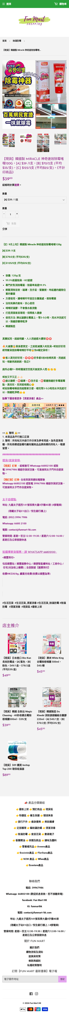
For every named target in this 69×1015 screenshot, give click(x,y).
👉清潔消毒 (49, 828)
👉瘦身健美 (34, 821)
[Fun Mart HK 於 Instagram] (36, 994)
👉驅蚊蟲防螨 (34, 828)
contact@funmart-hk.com (22, 529)
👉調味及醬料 (49, 840)
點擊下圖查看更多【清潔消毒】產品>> (22, 398)
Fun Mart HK (35, 1003)
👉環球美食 (46, 815)
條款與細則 (35, 960)
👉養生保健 (33, 815)
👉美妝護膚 (48, 821)
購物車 (63, 4)
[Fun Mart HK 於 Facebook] (31, 994)
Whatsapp (42, 552)
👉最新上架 (22, 809)
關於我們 (34, 947)
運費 (16, 185)
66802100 (47, 465)
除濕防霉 (17, 41)
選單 (8, 4)
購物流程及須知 (34, 952)
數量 (4, 193)
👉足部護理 (20, 828)
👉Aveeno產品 (42, 846)
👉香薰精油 (19, 840)
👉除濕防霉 (21, 834)
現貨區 (49, 809)
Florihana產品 (45, 852)
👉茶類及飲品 (33, 840)
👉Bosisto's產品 (26, 852)
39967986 (11, 469)
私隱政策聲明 (34, 965)
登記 (62, 979)
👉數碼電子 (48, 834)
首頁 (4, 41)
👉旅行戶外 (21, 821)
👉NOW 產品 (27, 859)
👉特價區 (21, 815)
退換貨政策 (35, 956)
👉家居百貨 (34, 834)
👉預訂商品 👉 (37, 809)
